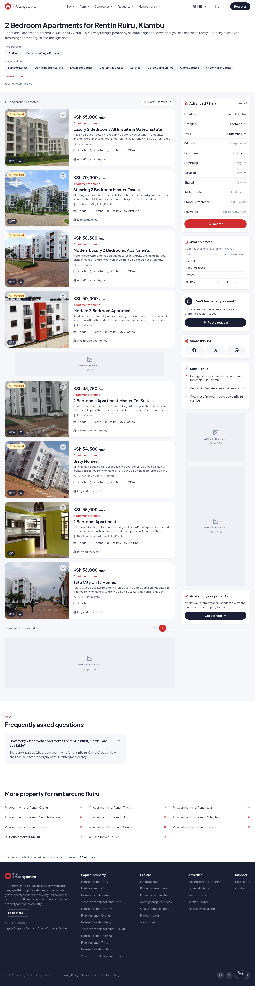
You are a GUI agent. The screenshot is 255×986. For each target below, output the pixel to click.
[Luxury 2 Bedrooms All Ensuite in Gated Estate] (90, 137)
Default (157, 101)
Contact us (242, 888)
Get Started (213, 615)
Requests (124, 6)
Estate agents (149, 881)
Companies (102, 6)
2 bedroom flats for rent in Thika (102, 956)
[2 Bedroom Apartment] (90, 530)
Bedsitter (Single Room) (200, 268)
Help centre (242, 881)
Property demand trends (156, 895)
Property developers (153, 888)
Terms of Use (89, 975)
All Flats (190, 281)
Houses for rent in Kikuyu (97, 908)
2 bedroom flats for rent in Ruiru (102, 902)
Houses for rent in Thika (96, 935)
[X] (229, 975)
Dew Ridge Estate (81, 67)
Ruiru (72, 857)
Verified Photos (198, 902)
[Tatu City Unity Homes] (90, 590)
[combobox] (225, 114)
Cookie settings (111, 975)
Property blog (149, 915)
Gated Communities (160, 67)
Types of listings (199, 888)
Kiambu (58, 857)
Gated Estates (189, 67)
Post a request (218, 322)
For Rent (24, 857)
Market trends (148, 6)
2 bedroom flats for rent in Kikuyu (103, 929)
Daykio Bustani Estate (49, 67)
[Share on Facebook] (194, 350)
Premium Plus (197, 895)
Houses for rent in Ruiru (96, 881)
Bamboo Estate (18, 67)
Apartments (41, 857)
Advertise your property (204, 881)
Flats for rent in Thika (94, 942)
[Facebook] (220, 975)
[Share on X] (215, 350)
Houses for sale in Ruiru (96, 895)
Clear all (241, 103)
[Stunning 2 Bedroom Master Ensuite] (90, 198)
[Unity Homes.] (90, 469)
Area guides (147, 922)
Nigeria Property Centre (19, 928)
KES (200, 6)
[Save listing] (63, 115)
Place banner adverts (202, 908)
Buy (69, 6)
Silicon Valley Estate (218, 67)
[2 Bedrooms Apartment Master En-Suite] (90, 409)
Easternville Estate (111, 67)
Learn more (15, 912)
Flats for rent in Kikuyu (95, 915)
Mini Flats (13, 53)
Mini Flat (190, 261)
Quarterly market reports (156, 908)
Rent (83, 6)
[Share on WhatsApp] (236, 350)
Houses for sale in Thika (96, 949)
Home (10, 857)
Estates (135, 67)
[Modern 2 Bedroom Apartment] (90, 319)
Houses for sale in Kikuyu (97, 922)
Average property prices (156, 902)
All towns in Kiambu (20, 83)
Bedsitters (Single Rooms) (42, 53)
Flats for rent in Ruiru (94, 888)
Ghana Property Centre (52, 928)
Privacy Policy (70, 975)
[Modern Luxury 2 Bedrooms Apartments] (90, 258)
